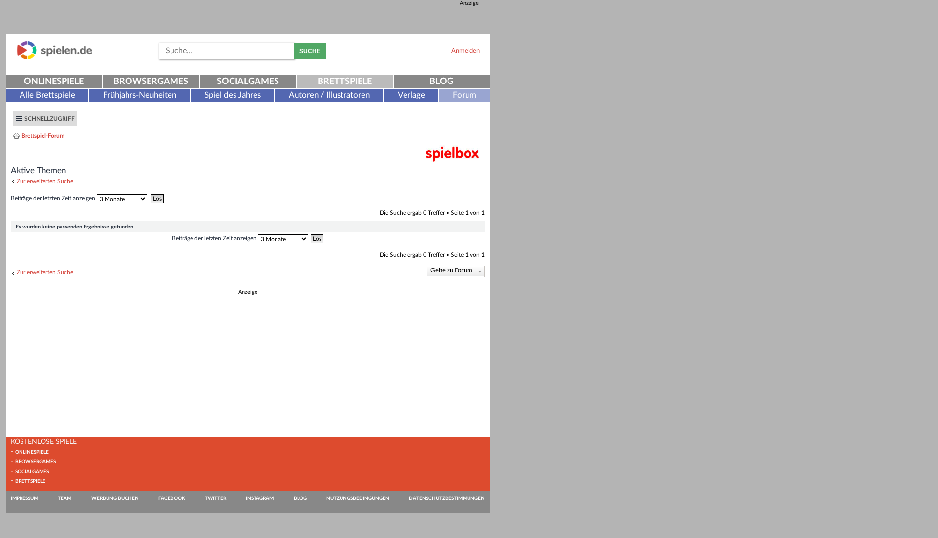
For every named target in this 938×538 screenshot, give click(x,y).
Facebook (171, 498)
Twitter (215, 498)
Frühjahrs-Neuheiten (139, 95)
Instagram (260, 498)
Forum (464, 95)
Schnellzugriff (49, 119)
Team (64, 498)
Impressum (24, 498)
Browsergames (150, 81)
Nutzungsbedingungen (357, 498)
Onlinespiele (54, 81)
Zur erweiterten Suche (45, 181)
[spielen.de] (55, 57)
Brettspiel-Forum (42, 136)
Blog (441, 81)
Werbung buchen (115, 498)
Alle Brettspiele (47, 95)
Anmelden (465, 50)
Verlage (411, 95)
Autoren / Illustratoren (329, 95)
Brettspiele (345, 81)
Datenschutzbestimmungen (447, 498)
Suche (309, 51)
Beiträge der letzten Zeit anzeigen (54, 198)
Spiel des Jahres (232, 95)
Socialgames (248, 81)
